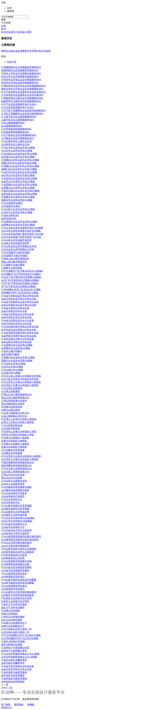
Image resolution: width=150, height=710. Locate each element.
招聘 (3, 51)
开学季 (32, 51)
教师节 (25, 51)
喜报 (48, 51)
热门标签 (6, 704)
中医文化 (41, 51)
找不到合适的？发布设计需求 (16, 32)
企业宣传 (17, 51)
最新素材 (19, 704)
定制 (3, 26)
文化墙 (9, 51)
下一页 (8, 687)
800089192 (6, 707)
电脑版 (30, 704)
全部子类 (11, 62)
